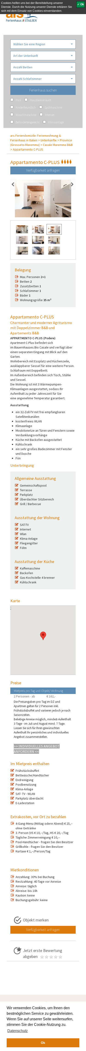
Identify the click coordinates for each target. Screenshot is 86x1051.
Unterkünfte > (50, 140)
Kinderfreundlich (26, 107)
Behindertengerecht (27, 122)
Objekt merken (36, 920)
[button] (43, 44)
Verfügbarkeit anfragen (43, 170)
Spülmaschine (53, 107)
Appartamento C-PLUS (28, 149)
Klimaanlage (56, 122)
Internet (49, 115)
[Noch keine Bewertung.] (51, 956)
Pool (18, 100)
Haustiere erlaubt (40, 100)
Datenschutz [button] (17, 1031)
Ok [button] (43, 1043)
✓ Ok (80, 4)
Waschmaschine (26, 115)
